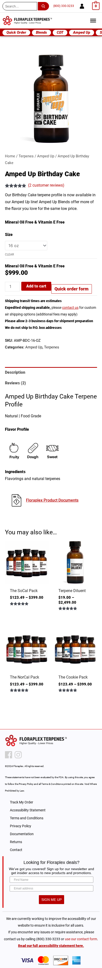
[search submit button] (44, 6)
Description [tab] (15, 372)
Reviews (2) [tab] (15, 383)
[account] (81, 6)
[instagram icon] (18, 754)
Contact (16, 850)
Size (9, 234)
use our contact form (81, 939)
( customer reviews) (46, 185)
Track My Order (21, 802)
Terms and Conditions (26, 818)
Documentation (22, 834)
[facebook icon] (8, 754)
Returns (16, 842)
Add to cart (36, 286)
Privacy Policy (20, 826)
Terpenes (26, 156)
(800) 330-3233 (63, 6)
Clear (9, 254)
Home (10, 156)
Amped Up (45, 156)
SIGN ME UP (51, 900)
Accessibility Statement (28, 810)
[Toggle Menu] (93, 20)
